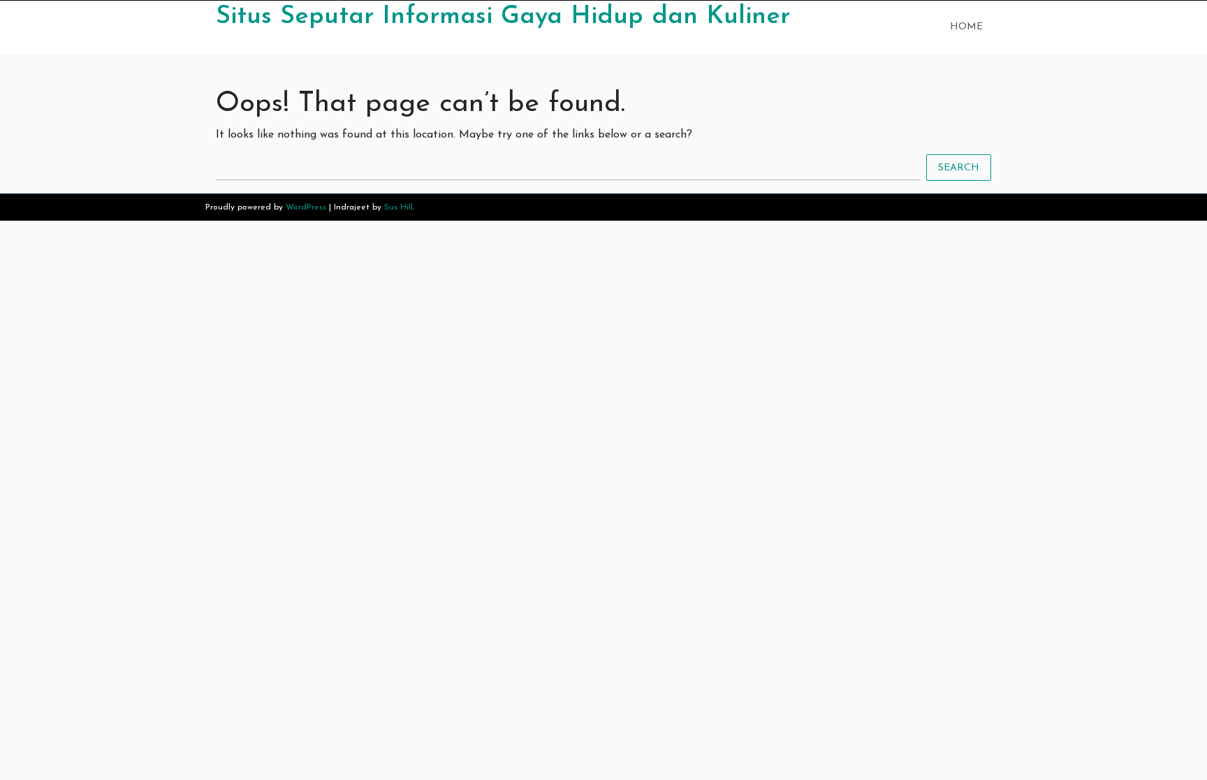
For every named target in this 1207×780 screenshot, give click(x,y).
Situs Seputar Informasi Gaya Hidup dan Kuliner (503, 16)
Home (966, 27)
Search (958, 168)
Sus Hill (398, 207)
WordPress (306, 207)
